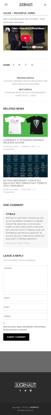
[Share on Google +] (26, 65)
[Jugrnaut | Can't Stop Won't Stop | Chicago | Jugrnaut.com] (25, 4)
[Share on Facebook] (13, 65)
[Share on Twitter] (19, 65)
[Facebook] (20, 391)
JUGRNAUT (34, 407)
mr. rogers (15, 146)
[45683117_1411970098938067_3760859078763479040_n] (25, 125)
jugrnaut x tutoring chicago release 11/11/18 (23, 141)
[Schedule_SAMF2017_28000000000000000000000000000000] (25, 166)
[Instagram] (31, 391)
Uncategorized (8, 149)
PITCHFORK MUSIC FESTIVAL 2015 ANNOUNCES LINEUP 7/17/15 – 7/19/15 (25, 94)
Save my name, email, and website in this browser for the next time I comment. (24, 328)
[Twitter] (25, 391)
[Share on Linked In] (32, 65)
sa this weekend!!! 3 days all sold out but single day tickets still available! (25, 183)
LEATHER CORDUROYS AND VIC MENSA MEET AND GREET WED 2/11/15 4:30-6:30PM (25, 82)
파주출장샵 (10, 214)
